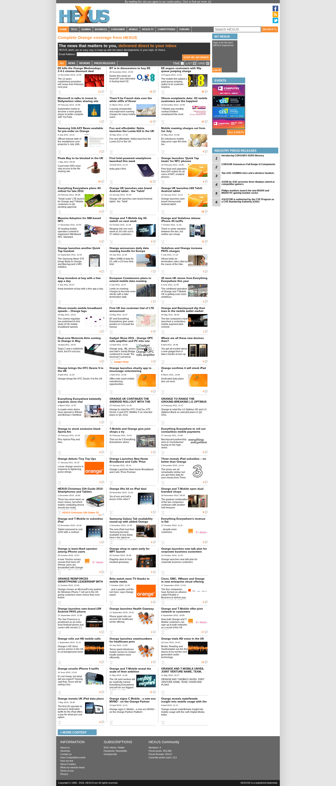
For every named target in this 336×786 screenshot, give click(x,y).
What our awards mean (72, 767)
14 (202, 662)
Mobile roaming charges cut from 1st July (183, 130)
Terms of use (67, 770)
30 (99, 181)
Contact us (66, 754)
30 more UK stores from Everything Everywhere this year (184, 279)
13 (99, 91)
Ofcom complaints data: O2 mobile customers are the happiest (184, 100)
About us (65, 747)
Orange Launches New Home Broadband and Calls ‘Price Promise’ (128, 461)
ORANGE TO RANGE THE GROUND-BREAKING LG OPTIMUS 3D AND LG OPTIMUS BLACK (183, 401)
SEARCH (268, 29)
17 (202, 632)
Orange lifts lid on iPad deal (127, 488)
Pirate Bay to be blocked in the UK (80, 158)
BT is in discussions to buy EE (129, 68)
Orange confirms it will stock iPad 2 (183, 369)
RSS (106, 747)
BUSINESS (101, 29)
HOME (63, 29)
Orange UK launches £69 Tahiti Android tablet (181, 190)
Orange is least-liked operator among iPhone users (77, 550)
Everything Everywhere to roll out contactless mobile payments (183, 430)
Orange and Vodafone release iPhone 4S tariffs (180, 220)
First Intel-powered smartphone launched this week (130, 160)
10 (202, 121)
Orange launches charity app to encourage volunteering (130, 369)
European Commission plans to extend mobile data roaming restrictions (130, 280)
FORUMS (184, 29)
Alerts (113, 747)
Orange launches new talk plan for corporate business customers (184, 550)
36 (202, 91)
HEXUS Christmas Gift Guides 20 (80, 512)
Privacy (64, 774)
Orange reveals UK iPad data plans (81, 698)
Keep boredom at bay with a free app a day (79, 279)
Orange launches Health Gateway (131, 608)
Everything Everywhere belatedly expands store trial (79, 400)
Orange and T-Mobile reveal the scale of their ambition (130, 670)
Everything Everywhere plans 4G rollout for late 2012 (79, 190)
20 (151, 91)
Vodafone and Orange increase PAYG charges (181, 249)
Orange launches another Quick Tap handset (79, 249)
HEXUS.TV (148, 29)
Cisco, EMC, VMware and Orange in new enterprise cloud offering (183, 580)
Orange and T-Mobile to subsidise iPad (80, 520)
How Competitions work (72, 757)
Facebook (109, 751)
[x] (209, 1)
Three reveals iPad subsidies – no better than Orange (183, 460)
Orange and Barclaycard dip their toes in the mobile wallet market (183, 309)
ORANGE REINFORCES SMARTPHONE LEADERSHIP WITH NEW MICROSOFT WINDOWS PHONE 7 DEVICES (80, 583)
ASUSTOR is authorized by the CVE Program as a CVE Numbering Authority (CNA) (247, 200)
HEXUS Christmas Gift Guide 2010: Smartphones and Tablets (80, 490)
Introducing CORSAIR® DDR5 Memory (242, 155)
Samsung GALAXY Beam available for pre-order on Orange (80, 130)
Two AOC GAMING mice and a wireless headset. (247, 173)
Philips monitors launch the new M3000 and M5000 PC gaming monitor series (245, 191)
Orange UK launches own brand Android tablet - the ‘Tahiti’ (130, 190)
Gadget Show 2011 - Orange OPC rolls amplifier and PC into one (131, 339)
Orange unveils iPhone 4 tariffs (78, 668)
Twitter (121, 747)
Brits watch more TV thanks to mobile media (129, 580)
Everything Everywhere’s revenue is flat (183, 520)
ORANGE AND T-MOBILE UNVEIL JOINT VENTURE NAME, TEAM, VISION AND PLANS (182, 671)
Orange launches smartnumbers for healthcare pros (130, 640)
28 (202, 211)
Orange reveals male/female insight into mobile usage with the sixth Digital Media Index (184, 701)
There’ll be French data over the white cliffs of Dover (130, 100)
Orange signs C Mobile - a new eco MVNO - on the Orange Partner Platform (132, 701)
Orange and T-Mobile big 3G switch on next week (128, 220)
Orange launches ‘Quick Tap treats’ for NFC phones (180, 160)
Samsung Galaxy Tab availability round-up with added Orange (131, 520)
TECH (74, 29)
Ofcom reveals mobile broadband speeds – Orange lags (80, 309)
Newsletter (121, 751)
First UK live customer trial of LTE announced (131, 309)
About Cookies (68, 764)
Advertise (65, 751)
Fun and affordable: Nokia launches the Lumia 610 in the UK (131, 130)
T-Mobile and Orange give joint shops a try (129, 430)
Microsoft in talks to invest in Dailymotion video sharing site (78, 100)
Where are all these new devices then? (182, 339)
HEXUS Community (164, 742)
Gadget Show (121, 362)
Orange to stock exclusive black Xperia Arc (79, 430)
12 (151, 121)
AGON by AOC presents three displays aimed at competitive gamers (248, 183)
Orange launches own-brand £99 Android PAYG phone (79, 610)
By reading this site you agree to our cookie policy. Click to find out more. (166, 1)
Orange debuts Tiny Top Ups (77, 458)
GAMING (86, 29)
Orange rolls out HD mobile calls (79, 638)
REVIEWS (84, 63)
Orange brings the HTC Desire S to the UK (80, 369)
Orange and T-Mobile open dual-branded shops (182, 490)
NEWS (71, 63)
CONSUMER (118, 29)
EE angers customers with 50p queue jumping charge (181, 70)
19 (99, 515)
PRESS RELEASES (104, 63)
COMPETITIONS (166, 29)
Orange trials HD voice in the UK (182, 638)
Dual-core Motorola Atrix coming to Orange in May (79, 339)
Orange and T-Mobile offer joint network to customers (182, 610)
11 (203, 241)
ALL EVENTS (236, 132)
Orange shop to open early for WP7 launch (129, 550)
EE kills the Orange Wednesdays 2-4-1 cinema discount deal (79, 70)
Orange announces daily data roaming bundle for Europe (129, 249)
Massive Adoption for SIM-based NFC (79, 220)
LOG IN (217, 70)
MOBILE (133, 29)
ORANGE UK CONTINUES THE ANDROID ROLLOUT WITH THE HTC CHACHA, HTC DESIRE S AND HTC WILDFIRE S (131, 403)
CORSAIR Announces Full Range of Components (248, 164)
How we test (66, 761)
